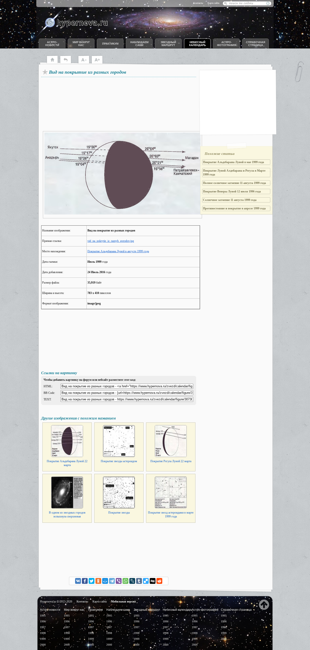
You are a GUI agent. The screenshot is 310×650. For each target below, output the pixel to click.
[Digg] (152, 581)
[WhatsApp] (125, 581)
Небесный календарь (197, 44)
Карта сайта (213, 3)
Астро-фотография (226, 44)
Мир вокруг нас (81, 44)
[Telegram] (112, 581)
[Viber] (119, 581)
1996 (43, 621)
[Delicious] (146, 581)
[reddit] (159, 581)
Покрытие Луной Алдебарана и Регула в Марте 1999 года (234, 172)
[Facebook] (85, 581)
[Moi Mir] (105, 581)
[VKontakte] (78, 581)
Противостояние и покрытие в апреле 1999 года (234, 208)
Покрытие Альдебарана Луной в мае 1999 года (233, 162)
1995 (43, 615)
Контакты (198, 3)
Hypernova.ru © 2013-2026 (56, 601)
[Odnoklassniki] (98, 581)
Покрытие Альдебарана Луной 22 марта (67, 463)
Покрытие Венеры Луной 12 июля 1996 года (232, 191)
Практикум (110, 43)
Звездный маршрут (168, 44)
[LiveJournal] (132, 581)
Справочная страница (255, 44)
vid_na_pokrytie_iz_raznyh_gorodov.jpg (110, 241)
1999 (43, 638)
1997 (43, 627)
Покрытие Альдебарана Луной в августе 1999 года (118, 251)
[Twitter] (91, 581)
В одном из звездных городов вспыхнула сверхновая (67, 514)
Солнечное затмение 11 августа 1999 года (229, 200)
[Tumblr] (139, 581)
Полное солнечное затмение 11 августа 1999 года (234, 183)
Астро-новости (52, 44)
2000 (43, 644)
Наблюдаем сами (139, 44)
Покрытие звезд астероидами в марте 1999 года (171, 514)
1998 (43, 633)
